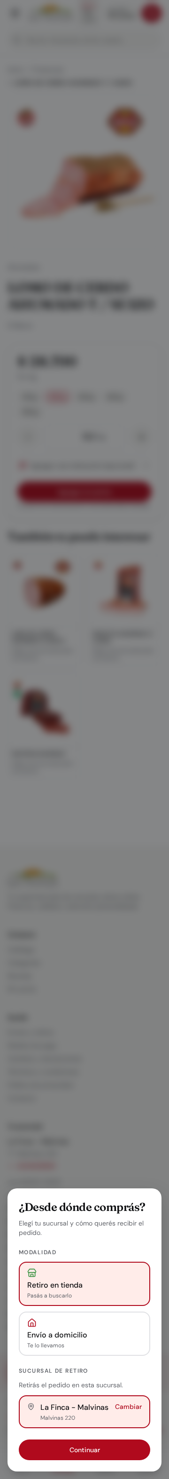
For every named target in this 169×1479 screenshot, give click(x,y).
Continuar (84, 1450)
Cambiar (128, 1406)
